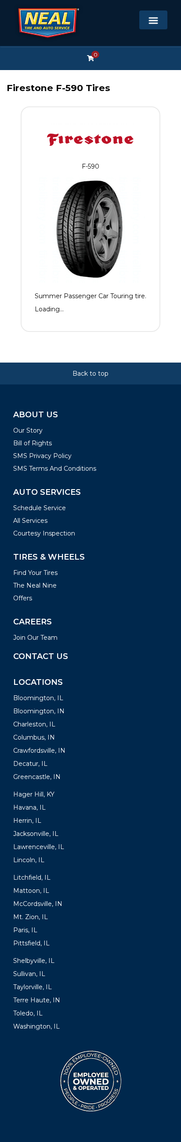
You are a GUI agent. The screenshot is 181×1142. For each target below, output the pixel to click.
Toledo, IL (28, 1013)
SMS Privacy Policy (42, 456)
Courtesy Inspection (44, 533)
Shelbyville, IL (33, 961)
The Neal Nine (35, 585)
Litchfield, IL (32, 877)
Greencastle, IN (37, 777)
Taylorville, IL (32, 987)
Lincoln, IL (28, 860)
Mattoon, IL (31, 891)
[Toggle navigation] (153, 20)
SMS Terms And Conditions (54, 468)
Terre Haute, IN (36, 1000)
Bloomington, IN (39, 711)
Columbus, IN (34, 737)
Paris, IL (25, 930)
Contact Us (40, 656)
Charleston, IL (34, 724)
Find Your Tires (35, 573)
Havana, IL (29, 807)
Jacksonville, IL (35, 834)
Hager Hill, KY (33, 794)
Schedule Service (39, 508)
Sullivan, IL (29, 974)
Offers (22, 598)
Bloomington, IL (38, 698)
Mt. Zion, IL (30, 917)
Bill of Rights (32, 443)
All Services (30, 521)
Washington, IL (36, 1026)
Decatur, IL (30, 764)
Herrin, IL (27, 821)
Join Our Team (35, 637)
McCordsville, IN (37, 904)
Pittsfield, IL (31, 943)
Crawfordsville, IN (39, 750)
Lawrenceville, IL (38, 847)
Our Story (28, 430)
